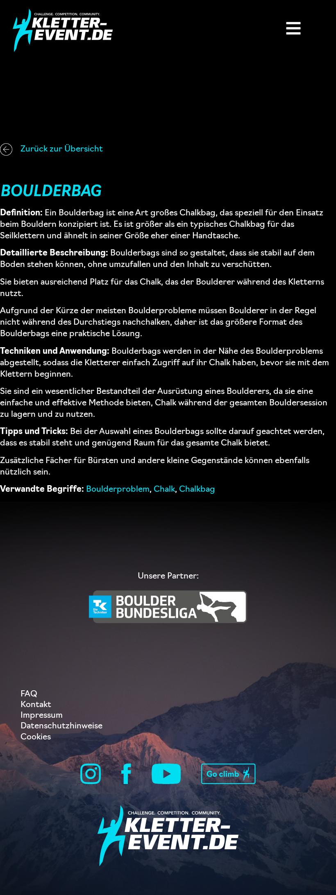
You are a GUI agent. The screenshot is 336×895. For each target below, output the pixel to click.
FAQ (28, 694)
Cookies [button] (35, 737)
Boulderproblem (118, 490)
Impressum (41, 716)
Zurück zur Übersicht (61, 149)
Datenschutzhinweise (61, 726)
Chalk (164, 490)
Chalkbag (197, 490)
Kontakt (35, 705)
